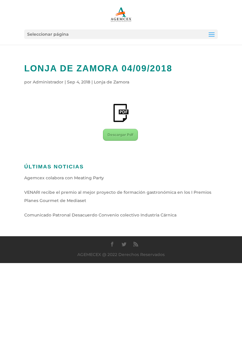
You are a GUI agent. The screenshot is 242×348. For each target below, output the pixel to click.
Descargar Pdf (120, 134)
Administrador (48, 82)
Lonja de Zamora (111, 82)
